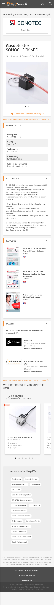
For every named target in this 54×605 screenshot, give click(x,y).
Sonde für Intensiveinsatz (21, 516)
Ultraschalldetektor (19, 505)
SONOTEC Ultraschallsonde (22, 500)
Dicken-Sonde (17, 521)
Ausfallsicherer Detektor (21, 526)
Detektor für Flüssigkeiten (21, 495)
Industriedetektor (31, 479)
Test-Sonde (16, 489)
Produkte (25, 30)
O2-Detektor (35, 484)
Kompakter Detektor (19, 484)
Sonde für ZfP (35, 505)
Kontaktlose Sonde (33, 521)
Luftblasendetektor (19, 510)
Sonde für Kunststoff (19, 542)
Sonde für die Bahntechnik (21, 537)
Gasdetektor (16, 479)
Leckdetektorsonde (19, 531)
